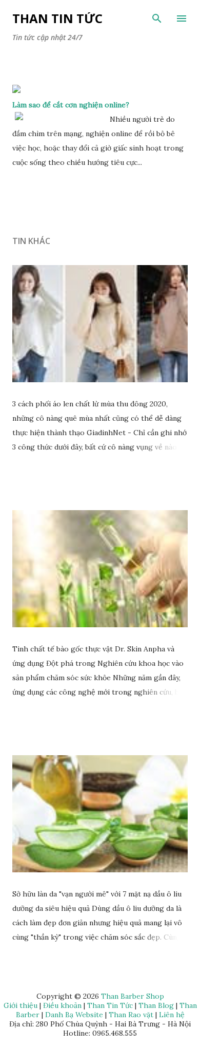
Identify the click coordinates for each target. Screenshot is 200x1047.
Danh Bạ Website (74, 1014)
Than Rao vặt (131, 1014)
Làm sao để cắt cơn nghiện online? (70, 104)
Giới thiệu (20, 1005)
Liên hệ (172, 1014)
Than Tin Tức (57, 18)
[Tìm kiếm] (157, 18)
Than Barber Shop (132, 996)
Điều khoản (62, 1005)
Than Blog (156, 1005)
